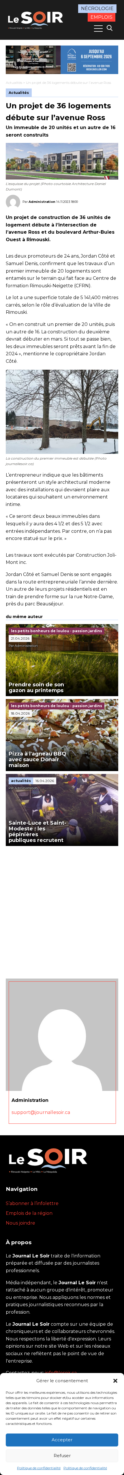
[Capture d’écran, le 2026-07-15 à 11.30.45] (62, 60)
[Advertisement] (62, 911)
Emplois (101, 17)
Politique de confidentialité (39, 1468)
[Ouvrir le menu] (98, 28)
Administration (42, 202)
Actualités (14, 82)
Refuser (62, 1455)
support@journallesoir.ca (41, 1112)
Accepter (62, 1439)
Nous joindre (20, 1223)
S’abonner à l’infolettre (32, 1203)
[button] (115, 1381)
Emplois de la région (29, 1213)
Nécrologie (97, 8)
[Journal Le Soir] (36, 19)
